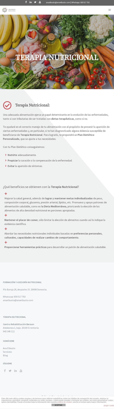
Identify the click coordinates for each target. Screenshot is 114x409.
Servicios (7, 351)
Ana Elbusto (9, 348)
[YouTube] (39, 2)
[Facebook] (26, 2)
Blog (5, 355)
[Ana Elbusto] (8, 10)
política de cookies (64, 402)
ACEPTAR (58, 405)
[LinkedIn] (30, 2)
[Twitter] (35, 2)
